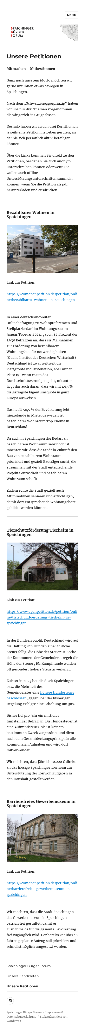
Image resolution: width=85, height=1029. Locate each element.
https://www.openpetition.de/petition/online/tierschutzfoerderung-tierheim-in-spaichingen (42, 617)
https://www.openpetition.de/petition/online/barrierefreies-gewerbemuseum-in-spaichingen (42, 889)
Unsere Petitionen (22, 986)
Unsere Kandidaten (23, 976)
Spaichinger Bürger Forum (29, 966)
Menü (71, 15)
